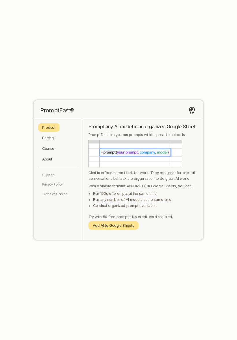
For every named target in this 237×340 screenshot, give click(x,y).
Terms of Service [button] (54, 194)
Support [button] (48, 175)
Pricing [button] (47, 138)
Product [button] (48, 127)
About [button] (47, 159)
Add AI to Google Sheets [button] (113, 225)
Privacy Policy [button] (52, 184)
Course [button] (48, 148)
